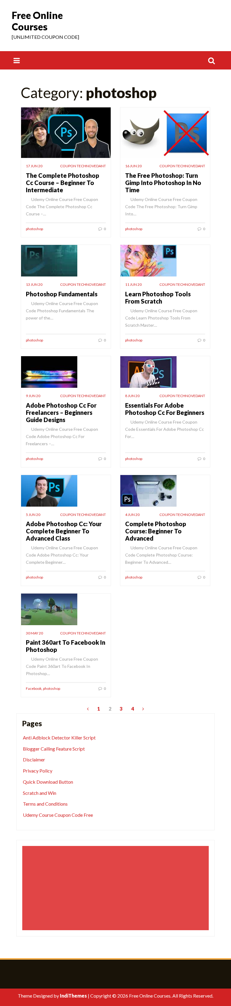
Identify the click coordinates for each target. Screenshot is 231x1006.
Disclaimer (34, 759)
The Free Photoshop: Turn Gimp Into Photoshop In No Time (163, 182)
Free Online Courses (37, 20)
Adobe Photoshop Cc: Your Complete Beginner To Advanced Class (64, 531)
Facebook (34, 688)
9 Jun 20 (33, 395)
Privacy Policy (37, 770)
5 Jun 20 (33, 514)
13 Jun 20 (34, 284)
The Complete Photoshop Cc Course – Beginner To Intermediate (62, 182)
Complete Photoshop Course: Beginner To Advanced (155, 531)
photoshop (34, 229)
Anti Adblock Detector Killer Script (59, 737)
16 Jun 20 (133, 166)
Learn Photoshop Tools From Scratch (158, 297)
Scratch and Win (39, 793)
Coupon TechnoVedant (83, 166)
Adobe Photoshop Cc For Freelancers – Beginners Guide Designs (61, 412)
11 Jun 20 (133, 284)
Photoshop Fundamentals (61, 294)
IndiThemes (73, 995)
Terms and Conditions (45, 804)
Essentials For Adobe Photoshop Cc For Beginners (164, 409)
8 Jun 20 (132, 395)
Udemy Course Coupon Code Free (58, 815)
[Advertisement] (116, 888)
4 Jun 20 (132, 514)
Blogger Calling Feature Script (54, 748)
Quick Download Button (48, 782)
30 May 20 (34, 633)
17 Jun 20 (34, 166)
